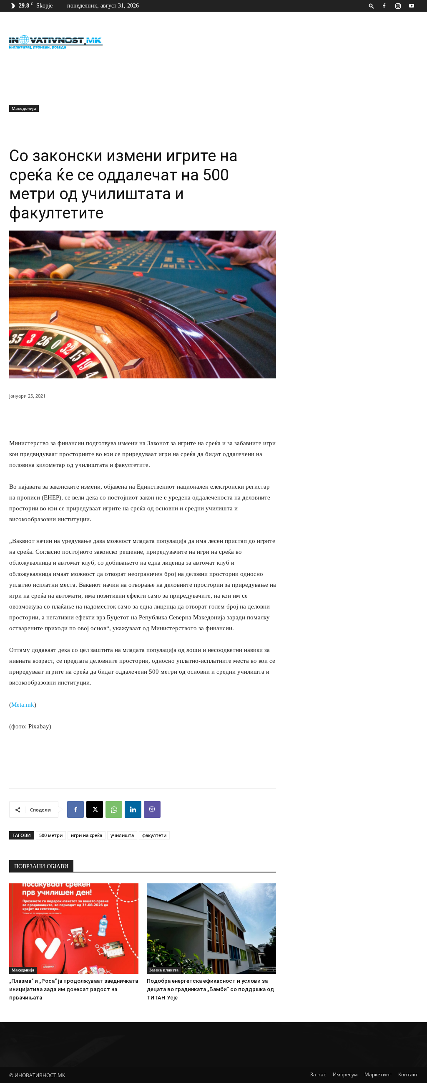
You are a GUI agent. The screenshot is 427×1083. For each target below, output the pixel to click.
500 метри (51, 835)
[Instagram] (398, 6)
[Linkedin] (133, 809)
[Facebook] (384, 6)
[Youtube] (411, 6)
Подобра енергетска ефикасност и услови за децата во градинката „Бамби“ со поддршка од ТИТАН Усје (210, 989)
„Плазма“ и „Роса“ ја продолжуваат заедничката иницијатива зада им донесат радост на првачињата (73, 989)
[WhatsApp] (113, 809)
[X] (94, 809)
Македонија (24, 108)
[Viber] (152, 809)
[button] (371, 6)
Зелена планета (163, 970)
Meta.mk (22, 704)
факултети (154, 835)
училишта (122, 835)
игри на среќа (86, 835)
